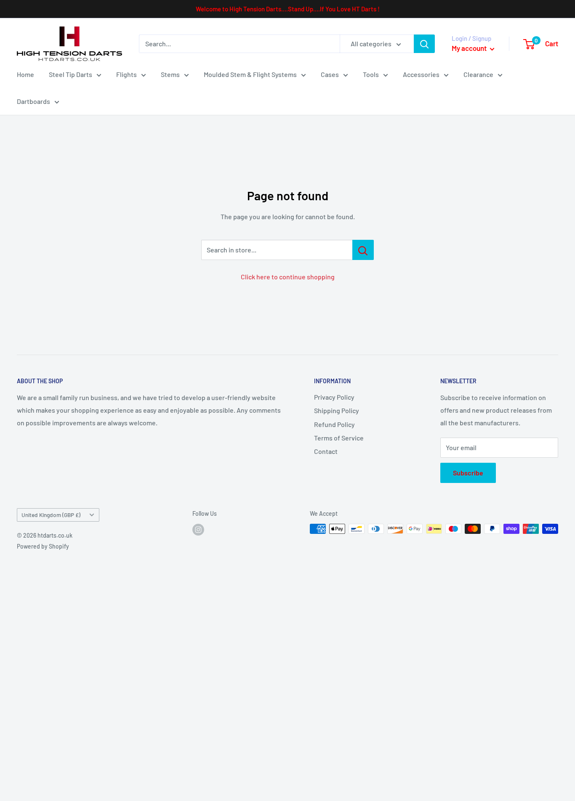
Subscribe (468, 473)
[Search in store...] (363, 250)
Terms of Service (339, 438)
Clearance (478, 74)
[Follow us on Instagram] (198, 530)
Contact (326, 451)
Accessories (421, 74)
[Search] (424, 43)
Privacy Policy (334, 397)
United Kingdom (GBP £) (50, 514)
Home (25, 74)
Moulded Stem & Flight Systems (250, 74)
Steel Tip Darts (70, 74)
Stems (170, 74)
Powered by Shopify (43, 546)
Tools (371, 74)
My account (470, 48)
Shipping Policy (336, 410)
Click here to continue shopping (288, 277)
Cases (330, 74)
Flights (126, 74)
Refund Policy (334, 424)
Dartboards (33, 101)
